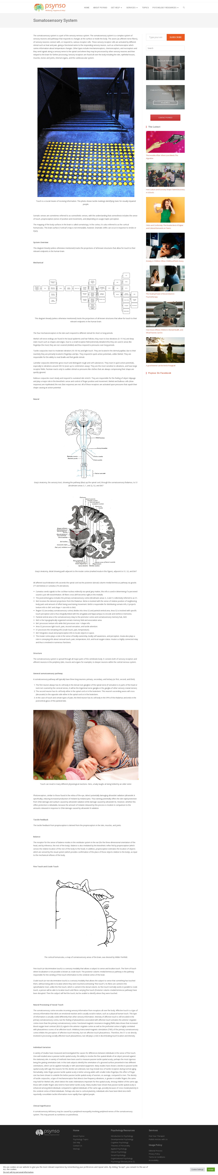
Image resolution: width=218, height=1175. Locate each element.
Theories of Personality (120, 1145)
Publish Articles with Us (158, 1139)
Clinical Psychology (118, 1152)
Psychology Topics (80, 1139)
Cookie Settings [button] (197, 1169)
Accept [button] (210, 1169)
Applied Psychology (119, 1149)
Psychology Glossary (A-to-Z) (123, 1161)
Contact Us (77, 1145)
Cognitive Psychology (119, 1142)
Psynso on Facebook (159, 373)
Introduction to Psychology (122, 1136)
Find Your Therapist (157, 1136)
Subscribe (176, 37)
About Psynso (78, 1136)
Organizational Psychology (122, 1158)
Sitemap (76, 1149)
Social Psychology (118, 1155)
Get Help (76, 1142)
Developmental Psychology (122, 1139)
